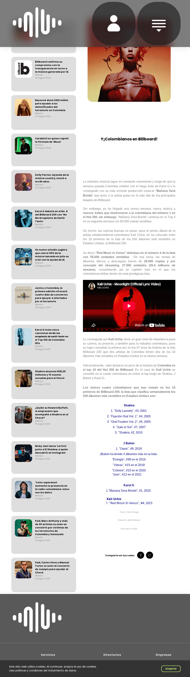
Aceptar (171, 668)
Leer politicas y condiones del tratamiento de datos (42, 670)
